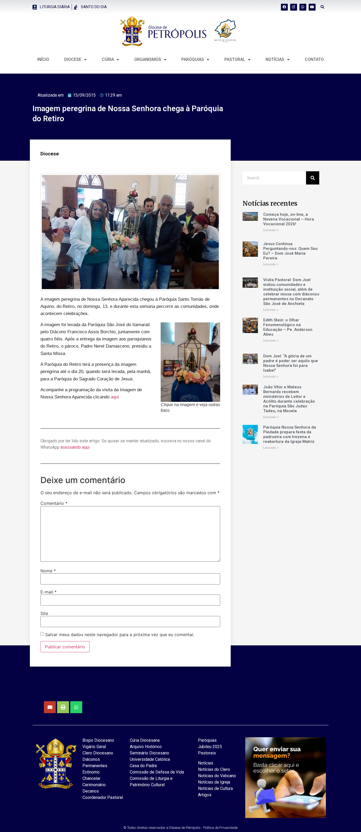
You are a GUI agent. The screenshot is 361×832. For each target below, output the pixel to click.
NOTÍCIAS (275, 59)
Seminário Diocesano (149, 752)
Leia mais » (270, 230)
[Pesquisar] (312, 178)
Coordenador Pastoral (102, 797)
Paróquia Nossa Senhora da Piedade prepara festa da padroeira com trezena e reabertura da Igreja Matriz (289, 434)
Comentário (53, 503)
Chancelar (91, 778)
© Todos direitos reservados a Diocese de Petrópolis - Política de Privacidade (180, 828)
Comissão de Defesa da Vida (157, 772)
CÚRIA (108, 59)
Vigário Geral (94, 746)
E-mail (48, 592)
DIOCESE (72, 59)
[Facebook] (284, 7)
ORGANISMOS (147, 59)
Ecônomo (91, 772)
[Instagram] (293, 7)
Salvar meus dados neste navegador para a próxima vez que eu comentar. (119, 634)
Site (44, 613)
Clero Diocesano (97, 752)
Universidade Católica (150, 759)
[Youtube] (312, 7)
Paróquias (192, 59)
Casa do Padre (143, 765)
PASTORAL (234, 59)
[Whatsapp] (302, 7)
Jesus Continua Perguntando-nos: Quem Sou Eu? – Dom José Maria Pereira (290, 250)
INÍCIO (43, 59)
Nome (48, 571)
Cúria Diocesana (145, 740)
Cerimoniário (94, 784)
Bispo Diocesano (98, 740)
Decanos (90, 791)
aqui (115, 396)
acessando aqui (75, 447)
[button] (322, 7)
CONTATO (314, 59)
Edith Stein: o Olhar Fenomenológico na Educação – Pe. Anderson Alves (287, 327)
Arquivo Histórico (146, 746)
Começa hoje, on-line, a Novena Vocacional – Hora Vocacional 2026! (288, 219)
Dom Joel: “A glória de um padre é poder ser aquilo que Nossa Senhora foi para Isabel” (290, 363)
